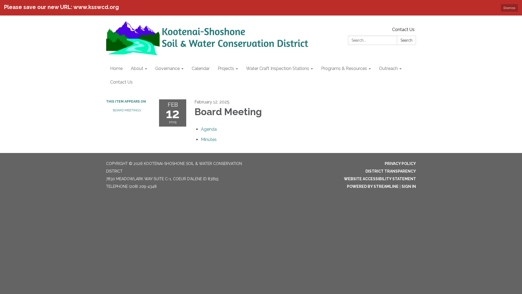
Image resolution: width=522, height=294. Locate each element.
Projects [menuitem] (226, 68)
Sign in (409, 186)
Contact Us (403, 29)
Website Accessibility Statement (380, 179)
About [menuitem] (137, 68)
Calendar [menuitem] (201, 68)
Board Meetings (127, 110)
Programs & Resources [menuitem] (344, 68)
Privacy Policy (400, 163)
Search (406, 40)
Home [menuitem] (116, 68)
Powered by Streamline (373, 186)
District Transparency (390, 171)
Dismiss (509, 8)
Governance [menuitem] (167, 68)
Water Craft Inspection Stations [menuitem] (277, 68)
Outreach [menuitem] (388, 68)
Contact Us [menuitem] (121, 82)
